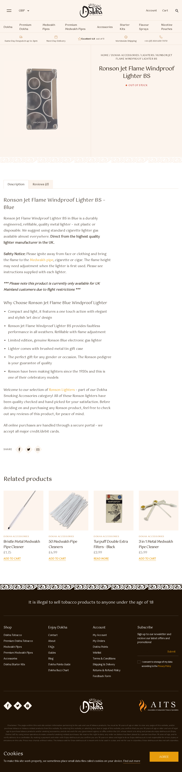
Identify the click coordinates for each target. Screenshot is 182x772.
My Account (100, 635)
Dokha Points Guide (59, 664)
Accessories (105, 27)
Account (151, 11)
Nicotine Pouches (166, 27)
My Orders (99, 641)
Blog (50, 659)
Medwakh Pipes (48, 27)
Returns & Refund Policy (107, 670)
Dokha (8, 27)
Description (16, 184)
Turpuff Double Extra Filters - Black (111, 544)
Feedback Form (102, 676)
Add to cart (12, 559)
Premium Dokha (25, 27)
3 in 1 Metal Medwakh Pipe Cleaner (156, 544)
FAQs (51, 647)
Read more (101, 559)
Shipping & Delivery (104, 664)
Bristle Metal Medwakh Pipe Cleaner (22, 544)
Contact (52, 635)
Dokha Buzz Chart (58, 670)
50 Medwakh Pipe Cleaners (63, 544)
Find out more (131, 761)
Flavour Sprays (144, 27)
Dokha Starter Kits (14, 664)
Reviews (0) (41, 184)
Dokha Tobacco (13, 635)
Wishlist (97, 653)
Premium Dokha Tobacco (18, 641)
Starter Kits (125, 27)
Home (105, 55)
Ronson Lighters (62, 390)
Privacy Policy (164, 666)
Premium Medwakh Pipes (75, 27)
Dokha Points (100, 647)
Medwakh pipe (41, 260)
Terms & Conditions (104, 659)
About (51, 641)
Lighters (147, 55)
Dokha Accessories (125, 55)
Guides (52, 653)
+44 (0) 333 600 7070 (155, 41)
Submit (171, 652)
